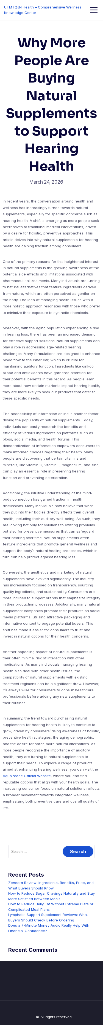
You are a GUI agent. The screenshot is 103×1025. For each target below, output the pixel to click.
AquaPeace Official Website (27, 776)
